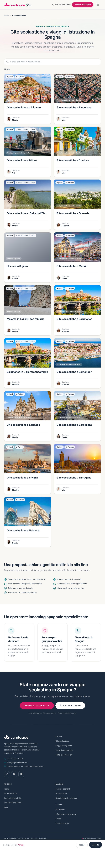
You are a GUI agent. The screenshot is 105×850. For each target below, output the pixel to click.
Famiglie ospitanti (63, 789)
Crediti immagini (62, 823)
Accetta (95, 845)
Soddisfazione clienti (12, 803)
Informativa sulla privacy (66, 814)
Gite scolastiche (62, 741)
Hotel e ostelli (61, 793)
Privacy (21, 845)
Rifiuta (81, 845)
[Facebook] (14, 774)
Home (6, 16)
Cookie (58, 819)
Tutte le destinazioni (64, 755)
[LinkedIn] (21, 774)
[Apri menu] (98, 5)
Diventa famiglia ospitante (66, 798)
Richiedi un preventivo (35, 705)
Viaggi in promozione (64, 750)
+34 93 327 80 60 (63, 4)
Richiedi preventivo (83, 4)
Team (6, 789)
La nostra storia (10, 793)
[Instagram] (7, 774)
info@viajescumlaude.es (17, 762)
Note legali (60, 809)
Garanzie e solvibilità (12, 798)
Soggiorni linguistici (64, 745)
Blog (6, 807)
